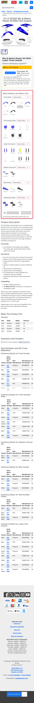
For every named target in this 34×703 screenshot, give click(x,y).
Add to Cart (26, 213)
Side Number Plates (9, 198)
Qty (5, 213)
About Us (17, 630)
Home (3, 11)
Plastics (9, 11)
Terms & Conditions (17, 636)
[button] (4, 51)
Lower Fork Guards (9, 144)
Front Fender (7, 97)
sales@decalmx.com (21, 678)
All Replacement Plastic (21, 11)
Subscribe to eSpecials (17, 627)
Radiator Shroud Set (10, 167)
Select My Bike (11, 73)
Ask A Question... (25, 342)
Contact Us (17, 623)
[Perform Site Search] (31, 7)
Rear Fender (7, 182)
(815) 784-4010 (26, 675)
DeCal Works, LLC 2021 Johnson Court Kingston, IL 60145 (17, 670)
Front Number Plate (10, 120)
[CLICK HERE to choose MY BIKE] (21, 2)
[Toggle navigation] (31, 2)
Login (14, 2)
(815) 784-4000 (15, 675)
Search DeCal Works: (8, 8)
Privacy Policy (17, 633)
